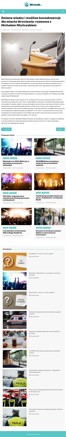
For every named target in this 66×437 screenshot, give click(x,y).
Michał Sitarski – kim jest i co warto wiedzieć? (41, 292)
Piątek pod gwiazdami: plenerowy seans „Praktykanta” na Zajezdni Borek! (49, 198)
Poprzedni (7, 129)
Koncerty (6, 158)
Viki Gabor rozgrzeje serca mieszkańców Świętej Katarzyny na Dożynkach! (16, 198)
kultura (38, 192)
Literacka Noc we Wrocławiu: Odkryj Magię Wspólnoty (14, 232)
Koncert (6, 193)
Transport (39, 227)
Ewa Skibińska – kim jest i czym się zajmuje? (41, 253)
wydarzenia (39, 29)
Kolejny (60, 129)
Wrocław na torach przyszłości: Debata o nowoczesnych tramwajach (48, 233)
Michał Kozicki (6, 29)
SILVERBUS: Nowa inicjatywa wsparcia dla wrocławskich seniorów (47, 163)
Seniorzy (39, 158)
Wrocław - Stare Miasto (30, 29)
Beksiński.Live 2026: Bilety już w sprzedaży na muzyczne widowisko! (16, 163)
